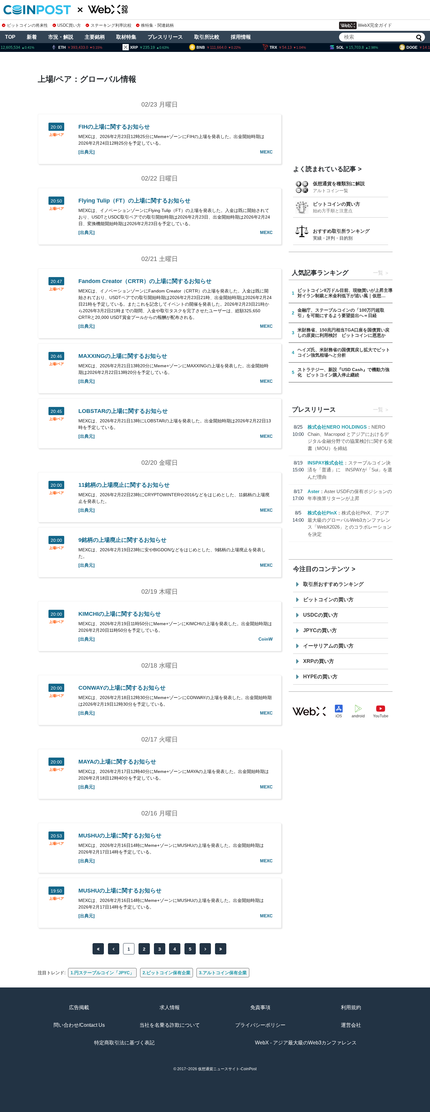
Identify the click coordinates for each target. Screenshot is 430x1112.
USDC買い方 (69, 25)
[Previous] (113, 948)
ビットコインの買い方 (336, 204)
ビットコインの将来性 (27, 25)
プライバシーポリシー (260, 1025)
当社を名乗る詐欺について (169, 1025)
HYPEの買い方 (320, 676)
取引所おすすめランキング (333, 584)
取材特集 (126, 37)
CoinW (265, 639)
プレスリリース (165, 37)
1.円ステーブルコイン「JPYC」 (102, 972)
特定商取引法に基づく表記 (124, 1042)
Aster (314, 491)
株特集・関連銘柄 (157, 25)
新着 (32, 37)
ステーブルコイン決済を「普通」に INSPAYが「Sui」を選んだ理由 (350, 470)
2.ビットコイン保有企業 (166, 972)
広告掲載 (79, 1007)
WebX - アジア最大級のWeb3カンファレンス (306, 1042)
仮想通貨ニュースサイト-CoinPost (227, 1069)
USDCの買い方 (320, 615)
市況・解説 (60, 37)
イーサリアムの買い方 (328, 645)
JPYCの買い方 (320, 630)
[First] (98, 948)
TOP (10, 37)
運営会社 (351, 1025)
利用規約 (351, 1007)
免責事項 (260, 1007)
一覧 (378, 272)
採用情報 (241, 37)
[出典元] (86, 151)
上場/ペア (56, 134)
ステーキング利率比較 (111, 25)
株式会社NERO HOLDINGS (337, 427)
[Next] (205, 948)
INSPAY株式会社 (325, 462)
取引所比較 (206, 37)
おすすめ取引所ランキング (341, 231)
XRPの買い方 (318, 661)
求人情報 (170, 1007)
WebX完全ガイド (375, 25)
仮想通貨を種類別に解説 (339, 183)
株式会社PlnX (322, 512)
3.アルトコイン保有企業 (223, 972)
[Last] (220, 948)
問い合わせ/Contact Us (79, 1025)
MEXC (266, 151)
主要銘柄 (95, 37)
